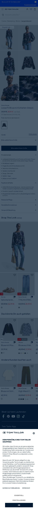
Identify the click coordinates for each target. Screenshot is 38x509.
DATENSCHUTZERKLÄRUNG (11, 488)
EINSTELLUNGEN (19, 500)
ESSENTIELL (19, 495)
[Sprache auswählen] (33, 433)
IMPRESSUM (26, 488)
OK (19, 505)
